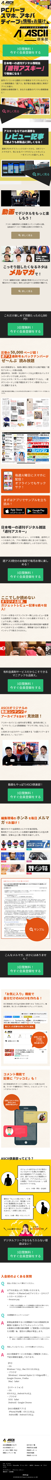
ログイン (44, 3)
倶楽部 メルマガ (32, 1455)
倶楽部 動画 (30, 1452)
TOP (4, 1463)
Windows (37, 1465)
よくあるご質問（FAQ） (10, 1450)
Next (47, 648)
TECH (4, 1465)
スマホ (4, 1467)
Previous (3, 648)
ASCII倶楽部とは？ (9, 1447)
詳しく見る (27, 235)
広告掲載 (11, 1472)
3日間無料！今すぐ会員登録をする (25, 50)
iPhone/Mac (16, 1465)
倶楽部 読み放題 (32, 1447)
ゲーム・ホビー (24, 1465)
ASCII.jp (25, 1475)
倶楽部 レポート (32, 1450)
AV (41, 1465)
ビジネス (8, 1463)
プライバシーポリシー (18, 1470)
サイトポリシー (7, 1470)
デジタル (9, 1465)
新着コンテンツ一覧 (9, 1452)
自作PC (31, 1465)
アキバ (45, 1465)
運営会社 (5, 1472)
